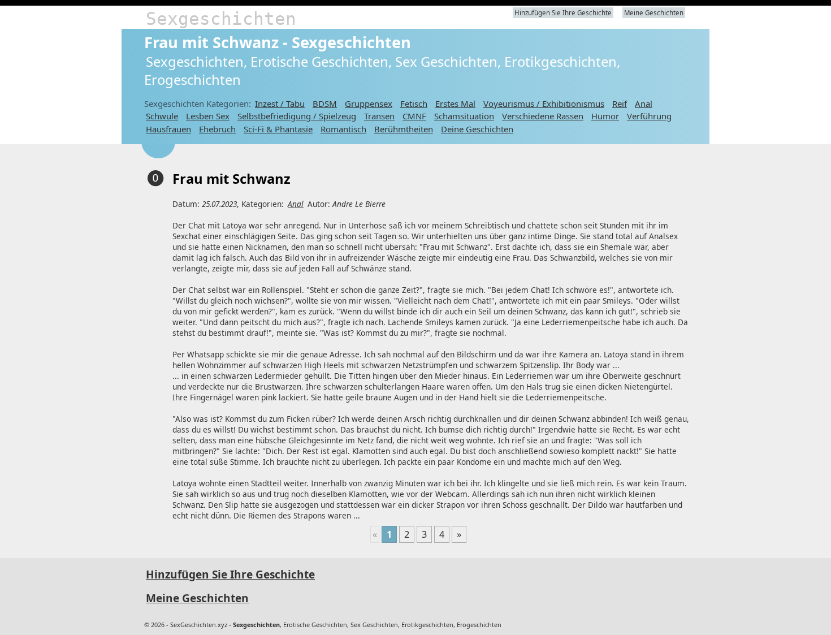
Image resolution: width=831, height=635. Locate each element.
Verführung (649, 116)
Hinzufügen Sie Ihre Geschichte (563, 12)
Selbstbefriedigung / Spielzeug (296, 116)
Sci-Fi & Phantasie (278, 129)
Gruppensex (368, 103)
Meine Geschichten (653, 12)
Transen (379, 116)
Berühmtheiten (403, 129)
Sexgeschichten (221, 18)
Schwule (162, 116)
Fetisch (413, 103)
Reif (619, 103)
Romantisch (343, 129)
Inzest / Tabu (280, 103)
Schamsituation (464, 116)
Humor (605, 116)
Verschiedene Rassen (542, 116)
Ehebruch (217, 129)
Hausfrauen (168, 129)
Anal (643, 103)
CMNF (414, 116)
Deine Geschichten (477, 129)
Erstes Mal (455, 103)
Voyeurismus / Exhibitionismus (543, 103)
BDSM (325, 103)
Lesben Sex (208, 116)
